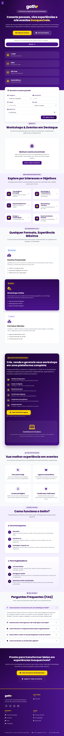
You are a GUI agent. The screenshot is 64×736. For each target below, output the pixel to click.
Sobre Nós (38, 721)
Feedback (10, 723)
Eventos (37, 699)
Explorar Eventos (23, 33)
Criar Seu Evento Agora (20, 412)
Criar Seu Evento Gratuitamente (33, 673)
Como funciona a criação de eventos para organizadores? (29, 629)
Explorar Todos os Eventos (33, 679)
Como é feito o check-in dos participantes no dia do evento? (30, 635)
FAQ (8, 721)
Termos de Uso (39, 715)
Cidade (11, 102)
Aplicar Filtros (49, 117)
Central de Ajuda (12, 715)
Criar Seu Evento (43, 33)
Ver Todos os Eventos (33, 163)
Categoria (12, 95)
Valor (35, 102)
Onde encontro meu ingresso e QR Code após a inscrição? (29, 623)
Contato (9, 718)
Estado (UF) (37, 95)
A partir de (12, 109)
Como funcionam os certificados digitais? (24, 641)
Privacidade (38, 718)
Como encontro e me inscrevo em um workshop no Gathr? (29, 608)
